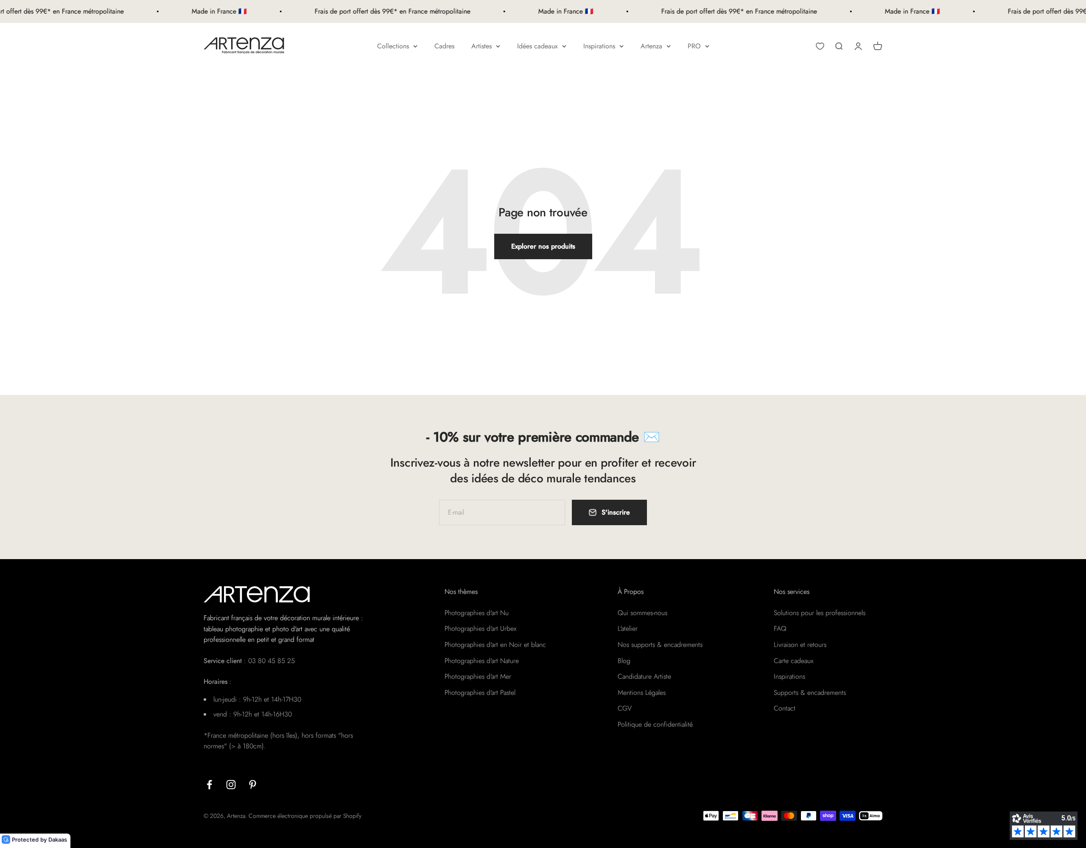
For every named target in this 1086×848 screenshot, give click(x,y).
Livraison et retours (800, 644)
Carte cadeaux (793, 661)
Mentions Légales (642, 692)
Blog (624, 661)
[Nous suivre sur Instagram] (231, 784)
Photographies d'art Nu (477, 613)
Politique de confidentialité (655, 724)
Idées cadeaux (537, 46)
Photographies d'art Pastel (480, 692)
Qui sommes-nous (642, 613)
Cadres (444, 46)
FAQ (780, 628)
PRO (694, 46)
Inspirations (599, 46)
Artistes (481, 46)
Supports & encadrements (810, 692)
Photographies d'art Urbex (480, 628)
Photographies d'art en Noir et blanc (495, 644)
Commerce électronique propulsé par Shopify (305, 816)
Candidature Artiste (644, 676)
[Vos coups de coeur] (820, 46)
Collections (393, 46)
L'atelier (628, 628)
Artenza (651, 46)
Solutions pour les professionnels (819, 613)
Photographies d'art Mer (478, 676)
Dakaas (57, 839)
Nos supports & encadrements (660, 644)
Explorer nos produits (543, 246)
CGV (625, 708)
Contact (784, 708)
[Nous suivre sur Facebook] (209, 784)
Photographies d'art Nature (482, 661)
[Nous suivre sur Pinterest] (252, 784)
